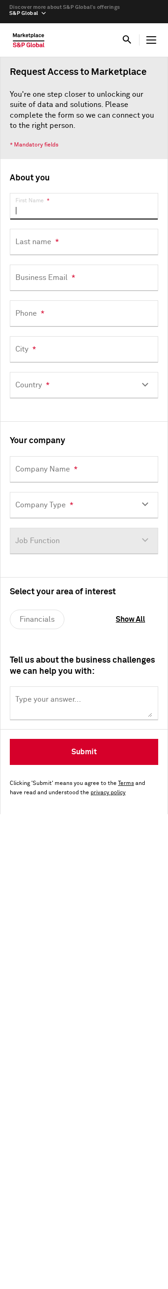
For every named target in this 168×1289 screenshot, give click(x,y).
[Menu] (151, 40)
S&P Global (23, 13)
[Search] (127, 40)
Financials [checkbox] (37, 619)
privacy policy (108, 793)
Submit (84, 752)
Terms (126, 783)
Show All (130, 619)
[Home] (28, 42)
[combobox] (84, 385)
